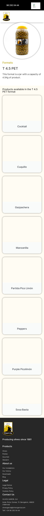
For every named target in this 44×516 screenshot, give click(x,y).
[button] (40, 16)
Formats (7, 62)
